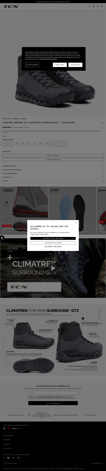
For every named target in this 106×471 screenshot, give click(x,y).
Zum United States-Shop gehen (53, 238)
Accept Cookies (75, 64)
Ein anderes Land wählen (53, 246)
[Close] (76, 222)
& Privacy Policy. (52, 59)
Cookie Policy (44, 59)
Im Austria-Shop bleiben (53, 243)
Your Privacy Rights (32, 64)
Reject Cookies (59, 64)
